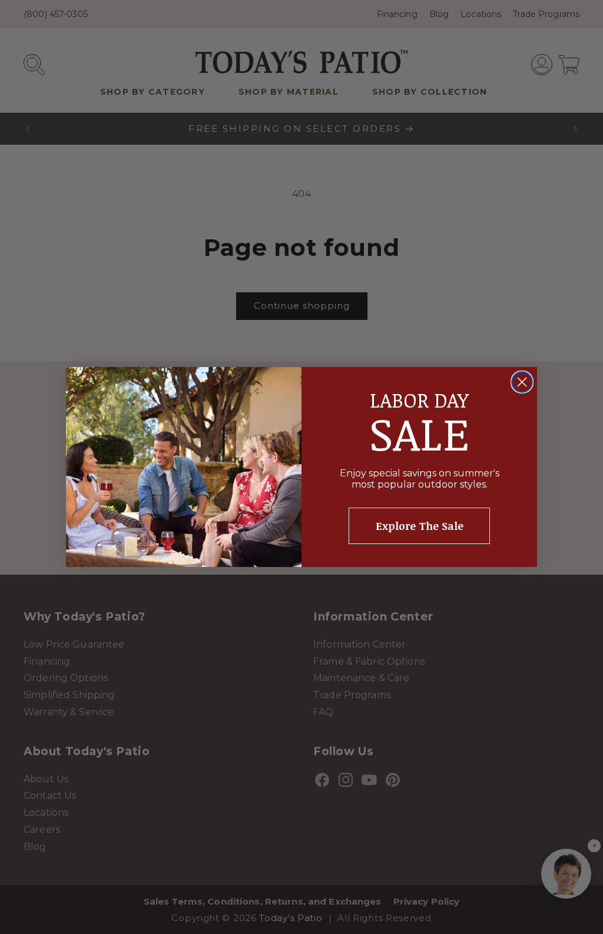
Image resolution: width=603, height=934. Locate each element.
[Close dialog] (522, 382)
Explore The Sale (419, 526)
